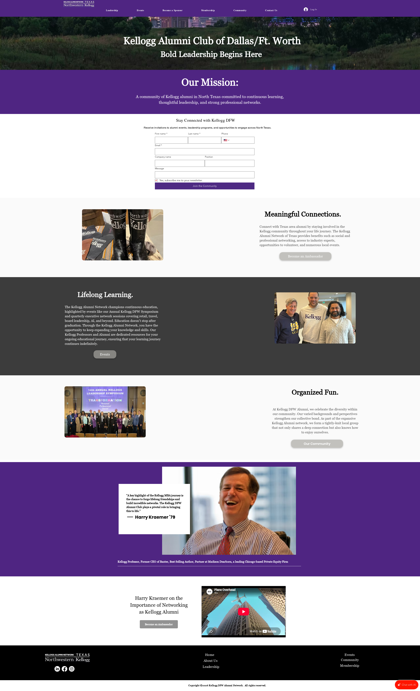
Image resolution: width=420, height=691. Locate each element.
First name (161, 133)
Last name (194, 133)
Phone (224, 133)
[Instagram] (71, 669)
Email (158, 145)
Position (209, 156)
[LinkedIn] (57, 669)
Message (159, 168)
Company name (163, 156)
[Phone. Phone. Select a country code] (227, 140)
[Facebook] (64, 669)
